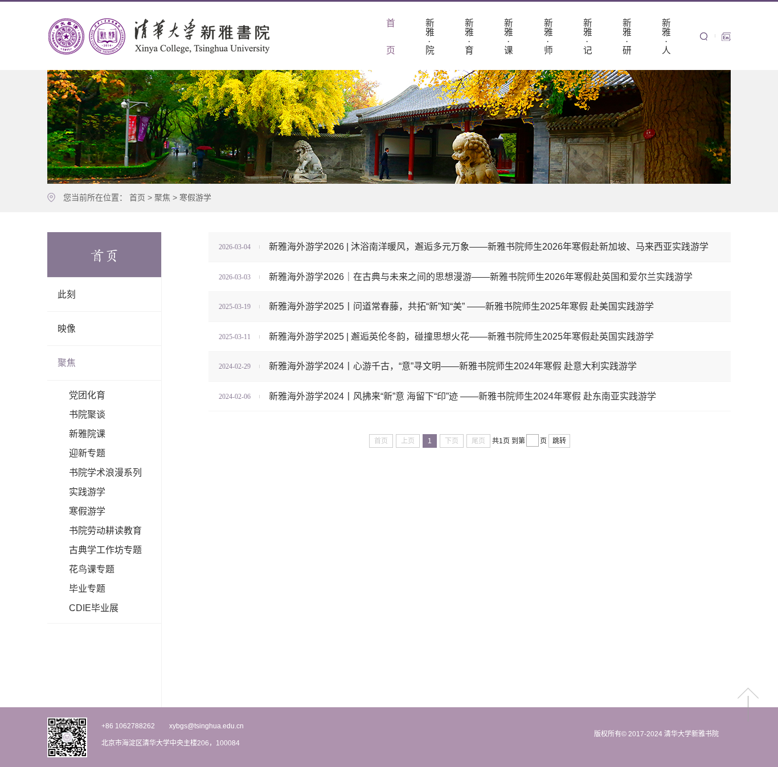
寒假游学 (195, 197)
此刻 (67, 294)
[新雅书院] (161, 35)
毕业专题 (87, 588)
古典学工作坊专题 (105, 550)
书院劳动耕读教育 (105, 530)
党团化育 (87, 395)
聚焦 (162, 197)
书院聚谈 (87, 414)
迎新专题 (87, 453)
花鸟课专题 (91, 569)
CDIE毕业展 (93, 608)
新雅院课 (87, 434)
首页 (137, 197)
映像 (67, 328)
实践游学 (87, 492)
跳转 (559, 441)
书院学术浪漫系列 (105, 472)
